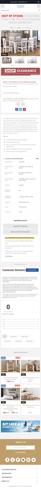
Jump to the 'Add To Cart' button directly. (20, 100)
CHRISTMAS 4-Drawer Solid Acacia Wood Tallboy (10, 378)
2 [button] (15, 65)
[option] (8, 60)
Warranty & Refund (21, 226)
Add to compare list (18, 104)
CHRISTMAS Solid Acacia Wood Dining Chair (30, 406)
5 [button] (25, 65)
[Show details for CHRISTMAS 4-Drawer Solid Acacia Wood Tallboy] (10, 366)
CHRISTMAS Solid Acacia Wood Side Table (30, 378)
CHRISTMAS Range (14, 93)
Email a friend (23, 104)
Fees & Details (8, 256)
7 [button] (30, 430)
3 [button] (18, 65)
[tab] (20, 220)
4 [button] (22, 65)
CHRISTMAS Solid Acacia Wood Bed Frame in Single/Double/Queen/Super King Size (10, 408)
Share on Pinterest (24, 109)
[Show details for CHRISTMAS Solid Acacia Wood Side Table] (30, 366)
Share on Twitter (20, 109)
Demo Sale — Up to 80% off (18, 2)
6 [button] (28, 65)
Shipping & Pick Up (20, 220)
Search (39, 10)
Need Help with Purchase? (20, 232)
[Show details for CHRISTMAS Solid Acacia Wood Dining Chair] (30, 394)
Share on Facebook (16, 109)
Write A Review (32, 270)
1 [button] (12, 65)
